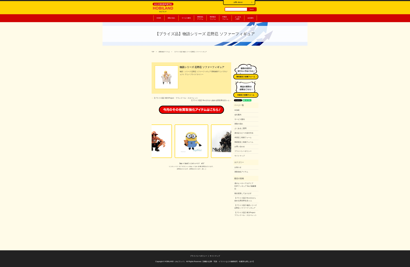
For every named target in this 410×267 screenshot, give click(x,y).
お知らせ (237, 167)
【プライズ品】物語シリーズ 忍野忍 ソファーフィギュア (245, 206)
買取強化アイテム (200, 18)
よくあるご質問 (238, 18)
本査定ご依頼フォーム (243, 137)
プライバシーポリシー (243, 151)
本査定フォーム (225, 18)
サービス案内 (186, 18)
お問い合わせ (239, 146)
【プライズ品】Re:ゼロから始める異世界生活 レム (210, 100)
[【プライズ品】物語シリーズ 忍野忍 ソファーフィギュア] (166, 77)
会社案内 (250, 18)
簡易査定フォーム (213, 18)
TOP (153, 52)
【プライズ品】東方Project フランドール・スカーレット (175, 98)
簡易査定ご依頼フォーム (243, 142)
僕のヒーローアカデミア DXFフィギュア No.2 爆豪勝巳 (245, 186)
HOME (159, 18)
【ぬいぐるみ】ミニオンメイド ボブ (191, 163)
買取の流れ (171, 18)
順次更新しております (243, 193)
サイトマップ (239, 156)
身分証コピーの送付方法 (243, 133)
